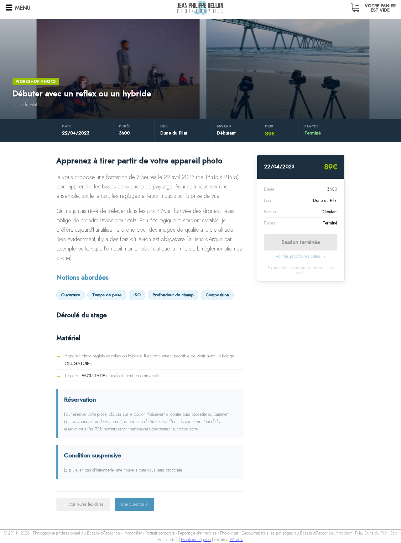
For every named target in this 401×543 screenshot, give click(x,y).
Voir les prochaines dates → (301, 256)
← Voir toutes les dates (83, 504)
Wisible (236, 539)
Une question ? (134, 504)
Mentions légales (196, 539)
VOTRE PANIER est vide (380, 7)
